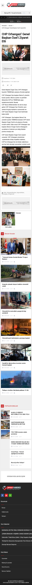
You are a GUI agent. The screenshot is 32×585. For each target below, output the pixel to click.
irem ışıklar (8, 227)
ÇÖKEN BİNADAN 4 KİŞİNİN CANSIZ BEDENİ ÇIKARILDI (19, 17)
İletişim (4, 516)
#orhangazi (5, 194)
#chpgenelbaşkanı (11, 192)
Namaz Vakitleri (6, 571)
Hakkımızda (5, 512)
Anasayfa (4, 25)
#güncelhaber (20, 192)
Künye (3, 507)
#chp (5, 192)
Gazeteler (4, 558)
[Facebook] (2, 495)
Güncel (10, 25)
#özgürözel (11, 194)
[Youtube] (6, 495)
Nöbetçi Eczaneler (7, 562)
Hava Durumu (5, 567)
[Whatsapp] (10, 495)
